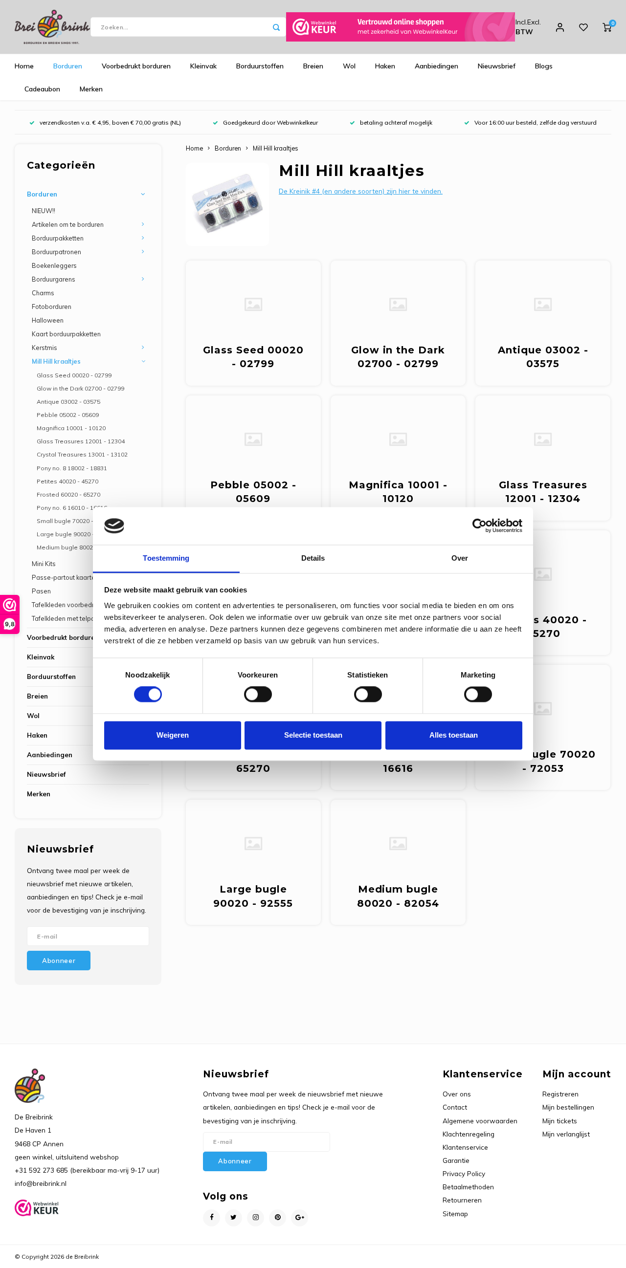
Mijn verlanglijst (566, 1134)
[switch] (258, 694)
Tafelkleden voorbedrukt (67, 605)
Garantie (456, 1160)
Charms (43, 293)
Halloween (48, 320)
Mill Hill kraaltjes (56, 361)
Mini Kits (44, 564)
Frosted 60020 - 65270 (68, 494)
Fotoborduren (51, 306)
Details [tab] (313, 558)
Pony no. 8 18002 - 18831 (72, 468)
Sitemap (455, 1213)
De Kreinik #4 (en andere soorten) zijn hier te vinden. (361, 191)
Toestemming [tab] (166, 558)
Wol (349, 66)
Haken (385, 66)
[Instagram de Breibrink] (255, 1217)
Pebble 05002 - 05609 (68, 414)
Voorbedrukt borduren (136, 66)
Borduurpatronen (56, 252)
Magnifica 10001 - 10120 (71, 428)
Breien (313, 66)
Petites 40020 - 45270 (67, 481)
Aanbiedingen (436, 66)
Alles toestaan (453, 735)
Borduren (67, 66)
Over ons (457, 1094)
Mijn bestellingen (568, 1107)
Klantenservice (465, 1147)
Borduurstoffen (260, 66)
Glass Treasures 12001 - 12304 (81, 441)
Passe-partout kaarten (65, 577)
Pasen (41, 591)
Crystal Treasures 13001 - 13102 (82, 454)
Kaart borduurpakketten (66, 334)
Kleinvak (203, 66)
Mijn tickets (559, 1120)
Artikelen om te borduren (68, 224)
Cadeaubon (42, 89)
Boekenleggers (54, 265)
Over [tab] (459, 558)
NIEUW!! (43, 211)
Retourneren (462, 1200)
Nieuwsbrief (496, 66)
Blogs (544, 66)
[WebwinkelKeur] (400, 27)
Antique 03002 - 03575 (68, 401)
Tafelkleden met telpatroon (71, 618)
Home (24, 66)
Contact (455, 1107)
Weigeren (172, 735)
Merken (91, 89)
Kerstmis (44, 347)
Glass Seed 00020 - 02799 (74, 375)
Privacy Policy (464, 1173)
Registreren (560, 1094)
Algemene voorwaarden (480, 1120)
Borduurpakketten (58, 238)
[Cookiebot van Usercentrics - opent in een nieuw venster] (479, 526)
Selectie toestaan (313, 735)
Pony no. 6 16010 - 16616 (72, 507)
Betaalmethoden (468, 1186)
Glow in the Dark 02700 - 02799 (80, 388)
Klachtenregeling (468, 1134)
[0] (607, 27)
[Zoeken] (276, 27)
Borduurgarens (53, 279)
